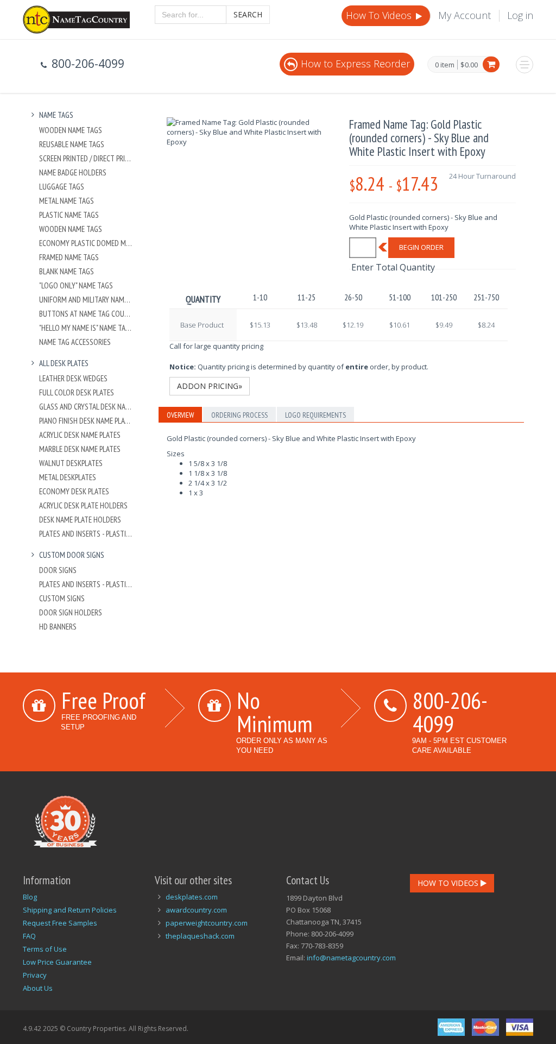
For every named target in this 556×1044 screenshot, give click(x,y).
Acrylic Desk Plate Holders (83, 505)
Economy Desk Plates (74, 491)
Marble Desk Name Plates (80, 449)
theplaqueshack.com (200, 936)
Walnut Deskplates (71, 463)
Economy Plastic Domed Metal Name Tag (86, 243)
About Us (38, 988)
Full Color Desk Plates (76, 392)
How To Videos (380, 15)
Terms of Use (45, 949)
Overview (180, 415)
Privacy (35, 975)
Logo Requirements (315, 415)
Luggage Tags (61, 186)
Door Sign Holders (70, 612)
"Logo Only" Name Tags (76, 285)
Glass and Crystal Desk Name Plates (86, 406)
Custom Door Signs (71, 555)
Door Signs (58, 570)
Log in (520, 15)
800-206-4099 (450, 712)
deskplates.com (192, 897)
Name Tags (56, 115)
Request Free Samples (60, 923)
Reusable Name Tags (71, 144)
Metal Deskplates (67, 477)
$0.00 (469, 65)
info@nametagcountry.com (351, 958)
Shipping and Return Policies (70, 910)
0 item (444, 65)
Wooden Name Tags (70, 130)
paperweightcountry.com (207, 923)
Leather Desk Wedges (73, 378)
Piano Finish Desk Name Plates (86, 421)
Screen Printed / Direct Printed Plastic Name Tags (86, 158)
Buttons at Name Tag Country (86, 314)
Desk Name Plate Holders (80, 519)
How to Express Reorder (355, 63)
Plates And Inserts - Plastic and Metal (86, 534)
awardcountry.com (196, 910)
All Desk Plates (64, 363)
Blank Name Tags (66, 271)
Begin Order (421, 247)
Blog (30, 897)
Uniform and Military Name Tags (86, 299)
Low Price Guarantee (57, 962)
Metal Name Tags (66, 201)
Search (247, 14)
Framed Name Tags (69, 257)
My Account (464, 15)
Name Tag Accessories (75, 342)
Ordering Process (239, 415)
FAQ (29, 936)
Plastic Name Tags (69, 215)
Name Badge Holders (72, 172)
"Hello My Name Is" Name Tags (86, 328)
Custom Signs (62, 598)
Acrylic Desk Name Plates (80, 435)
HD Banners (58, 626)
